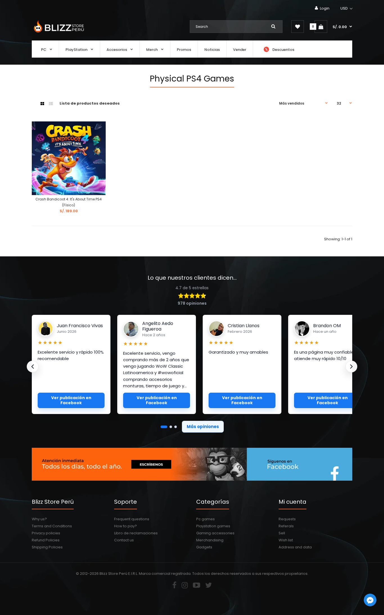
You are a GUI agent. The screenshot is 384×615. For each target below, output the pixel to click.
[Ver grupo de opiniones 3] (175, 427)
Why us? (39, 519)
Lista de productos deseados (90, 103)
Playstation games (213, 526)
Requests (287, 519)
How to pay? (125, 526)
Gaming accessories (215, 533)
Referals (286, 526)
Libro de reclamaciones (136, 533)
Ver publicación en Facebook (71, 400)
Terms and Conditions (52, 526)
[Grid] (42, 104)
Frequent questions (131, 519)
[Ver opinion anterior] (33, 366)
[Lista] (51, 104)
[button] (347, 8)
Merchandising (209, 540)
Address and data (295, 547)
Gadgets (204, 547)
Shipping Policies (47, 547)
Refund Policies (46, 540)
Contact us (124, 540)
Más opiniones (203, 426)
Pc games (205, 519)
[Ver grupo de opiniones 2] (171, 427)
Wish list (286, 540)
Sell (282, 533)
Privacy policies (46, 533)
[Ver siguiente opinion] (351, 366)
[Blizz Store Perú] (58, 33)
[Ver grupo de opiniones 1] (164, 427)
